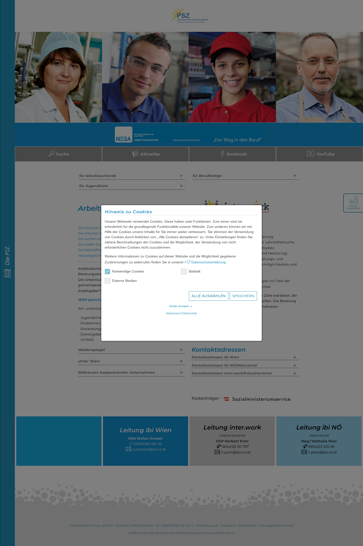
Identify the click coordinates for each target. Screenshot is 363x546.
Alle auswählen (209, 296)
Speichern (243, 296)
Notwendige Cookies (128, 271)
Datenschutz (189, 313)
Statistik (194, 271)
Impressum (173, 313)
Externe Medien (124, 281)
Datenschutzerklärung (208, 262)
